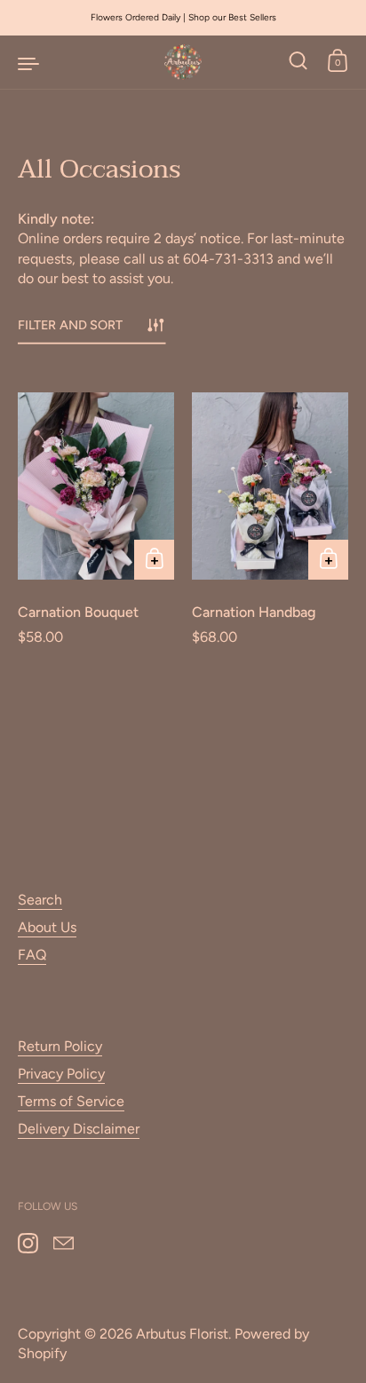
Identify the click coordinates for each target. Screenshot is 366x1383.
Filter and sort (70, 325)
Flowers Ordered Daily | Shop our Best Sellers (183, 17)
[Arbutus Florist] (183, 62)
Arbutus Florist (182, 1333)
